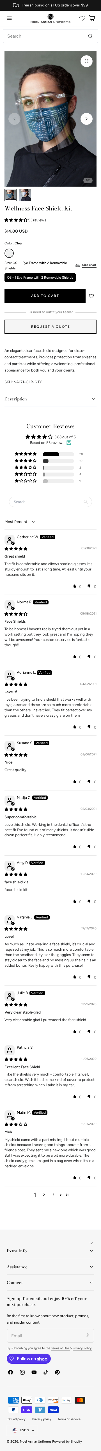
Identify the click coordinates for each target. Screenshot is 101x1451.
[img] (15, 548)
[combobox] (50, 36)
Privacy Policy (82, 1348)
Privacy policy (41, 1419)
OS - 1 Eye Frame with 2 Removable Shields (40, 277)
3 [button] (53, 1195)
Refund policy (16, 1419)
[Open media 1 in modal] (87, 61)
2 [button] (44, 1195)
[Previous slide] (14, 119)
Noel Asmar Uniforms (35, 1441)
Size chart (89, 265)
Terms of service (69, 1419)
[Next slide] (87, 119)
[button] (9, 18)
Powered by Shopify (67, 1441)
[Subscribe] (87, 1335)
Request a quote (50, 326)
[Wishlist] (82, 18)
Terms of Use (60, 1348)
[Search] (90, 36)
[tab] (10, 195)
